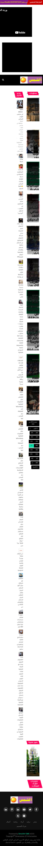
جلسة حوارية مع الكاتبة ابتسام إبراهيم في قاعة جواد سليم (20, 642)
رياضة (15, 822)
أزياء (22, 822)
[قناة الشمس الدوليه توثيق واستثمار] (21, 800)
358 (37, 441)
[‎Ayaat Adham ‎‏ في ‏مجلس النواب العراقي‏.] (19, 104)
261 (37, 433)
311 (32, 433)
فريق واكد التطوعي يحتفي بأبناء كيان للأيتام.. (32, 246)
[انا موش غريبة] (21, 156)
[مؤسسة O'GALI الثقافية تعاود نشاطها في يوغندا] (21, 262)
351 (37, 437)
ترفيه (28, 822)
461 (37, 463)
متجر (35, 822)
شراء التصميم (21, 826)
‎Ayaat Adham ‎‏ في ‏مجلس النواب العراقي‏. (20, 114)
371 (37, 458)
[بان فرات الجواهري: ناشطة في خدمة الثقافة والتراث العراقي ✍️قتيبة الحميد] (21, 166)
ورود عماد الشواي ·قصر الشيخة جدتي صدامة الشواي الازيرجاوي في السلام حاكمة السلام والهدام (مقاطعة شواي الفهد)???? (20, 240)
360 (36, 445)
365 (31, 454)
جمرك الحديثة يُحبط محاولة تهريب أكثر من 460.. (33, 278)
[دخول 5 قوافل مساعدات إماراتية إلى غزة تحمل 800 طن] (21, 612)
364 (36, 454)
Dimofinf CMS (24, 834)
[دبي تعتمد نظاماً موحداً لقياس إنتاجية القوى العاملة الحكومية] (21, 550)
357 (32, 437)
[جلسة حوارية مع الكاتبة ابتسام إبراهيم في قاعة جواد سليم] (21, 632)
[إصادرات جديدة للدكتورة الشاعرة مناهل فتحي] (21, 282)
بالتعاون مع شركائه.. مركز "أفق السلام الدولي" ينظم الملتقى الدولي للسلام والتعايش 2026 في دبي (20, 593)
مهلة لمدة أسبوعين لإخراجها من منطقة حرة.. (32, 310)
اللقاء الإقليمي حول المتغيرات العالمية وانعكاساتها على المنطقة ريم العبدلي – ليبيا (19, 438)
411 (32, 458)
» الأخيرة (35, 467)
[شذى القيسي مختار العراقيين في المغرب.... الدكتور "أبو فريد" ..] (21, 193)
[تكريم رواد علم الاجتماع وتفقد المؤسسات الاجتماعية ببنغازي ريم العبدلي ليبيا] (21, 455)
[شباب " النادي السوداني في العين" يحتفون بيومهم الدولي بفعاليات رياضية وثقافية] (21, 484)
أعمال (8, 822)
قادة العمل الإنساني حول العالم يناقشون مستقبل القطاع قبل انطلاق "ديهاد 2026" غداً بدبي (20, 532)
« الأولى (35, 428)
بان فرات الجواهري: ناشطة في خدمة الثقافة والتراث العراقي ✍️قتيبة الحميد (20, 179)
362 (37, 450)
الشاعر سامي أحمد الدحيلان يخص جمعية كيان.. (33, 219)
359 (31, 441)
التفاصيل (32, 770)
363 (31, 450)
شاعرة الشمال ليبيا (33, 110)
